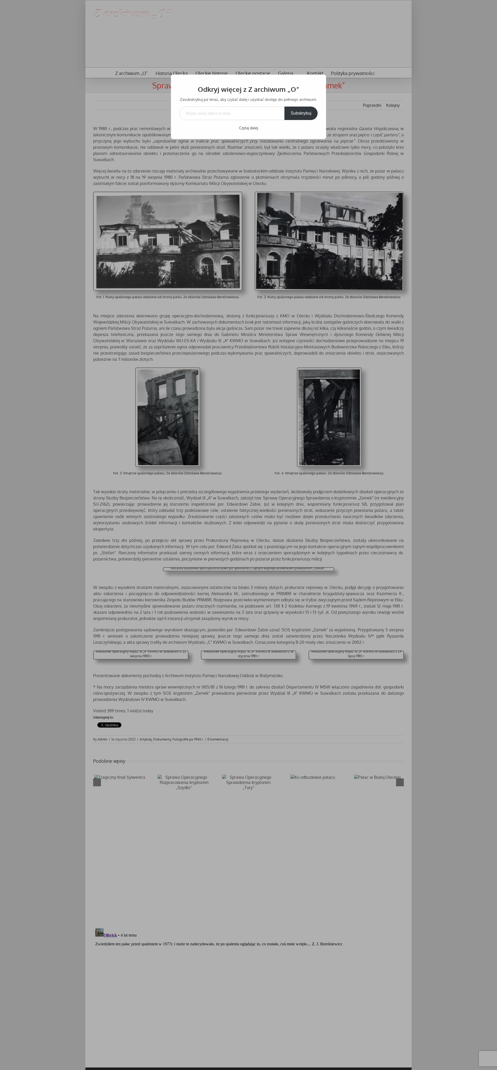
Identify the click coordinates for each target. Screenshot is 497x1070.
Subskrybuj (301, 113)
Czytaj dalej (248, 128)
